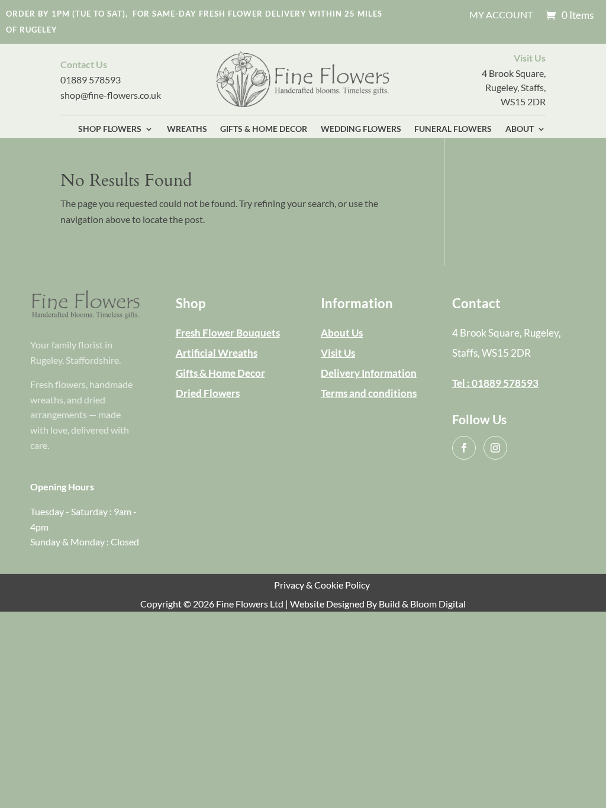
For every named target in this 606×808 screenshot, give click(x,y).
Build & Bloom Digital (422, 603)
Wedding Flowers (361, 129)
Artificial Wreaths (216, 353)
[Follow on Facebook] (464, 448)
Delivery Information (369, 373)
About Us (342, 333)
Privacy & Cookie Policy (322, 584)
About (519, 129)
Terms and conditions (369, 393)
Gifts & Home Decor (263, 129)
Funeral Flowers (453, 129)
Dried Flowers (208, 393)
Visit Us (338, 353)
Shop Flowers (109, 129)
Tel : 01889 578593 (495, 383)
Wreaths (187, 129)
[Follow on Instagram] (495, 448)
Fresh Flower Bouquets (228, 333)
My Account (501, 15)
